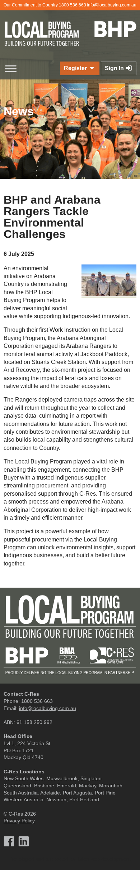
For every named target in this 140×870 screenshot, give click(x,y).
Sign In (115, 68)
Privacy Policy (19, 820)
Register (76, 68)
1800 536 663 (72, 5)
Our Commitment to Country (31, 5)
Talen (83, 859)
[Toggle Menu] (11, 68)
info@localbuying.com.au (111, 5)
